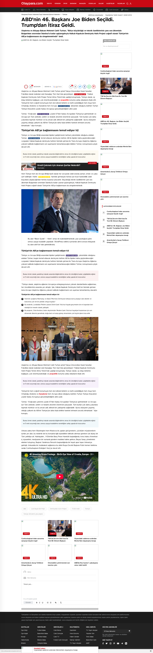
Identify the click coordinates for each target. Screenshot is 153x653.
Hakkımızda (25, 640)
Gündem (58, 3)
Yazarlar (121, 3)
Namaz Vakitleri (85, 9)
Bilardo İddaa (41, 640)
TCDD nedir (76, 509)
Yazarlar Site (90, 633)
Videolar (92, 3)
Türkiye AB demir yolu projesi (33, 514)
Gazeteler (110, 3)
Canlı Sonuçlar (114, 9)
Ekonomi (73, 3)
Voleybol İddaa (42, 643)
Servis (49, 3)
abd (25, 509)
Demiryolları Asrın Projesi (58, 509)
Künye (23, 637)
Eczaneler (99, 9)
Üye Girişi (24, 630)
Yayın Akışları (69, 9)
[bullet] (50, 602)
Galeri (101, 3)
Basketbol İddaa (42, 633)
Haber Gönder (74, 637)
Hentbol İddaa (41, 637)
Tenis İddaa (89, 637)
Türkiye (64, 14)
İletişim (23, 643)
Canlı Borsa (55, 9)
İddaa (126, 9)
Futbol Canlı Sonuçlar (61, 640)
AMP (87, 643)
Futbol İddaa (41, 630)
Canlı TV (27, 9)
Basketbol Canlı (91, 640)
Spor (65, 3)
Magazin (82, 3)
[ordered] (47, 602)
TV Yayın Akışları (75, 643)
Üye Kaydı (24, 633)
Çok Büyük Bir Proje (38, 509)
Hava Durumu (41, 9)
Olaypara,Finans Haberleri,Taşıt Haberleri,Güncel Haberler (40, 14)
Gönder (28, 602)
